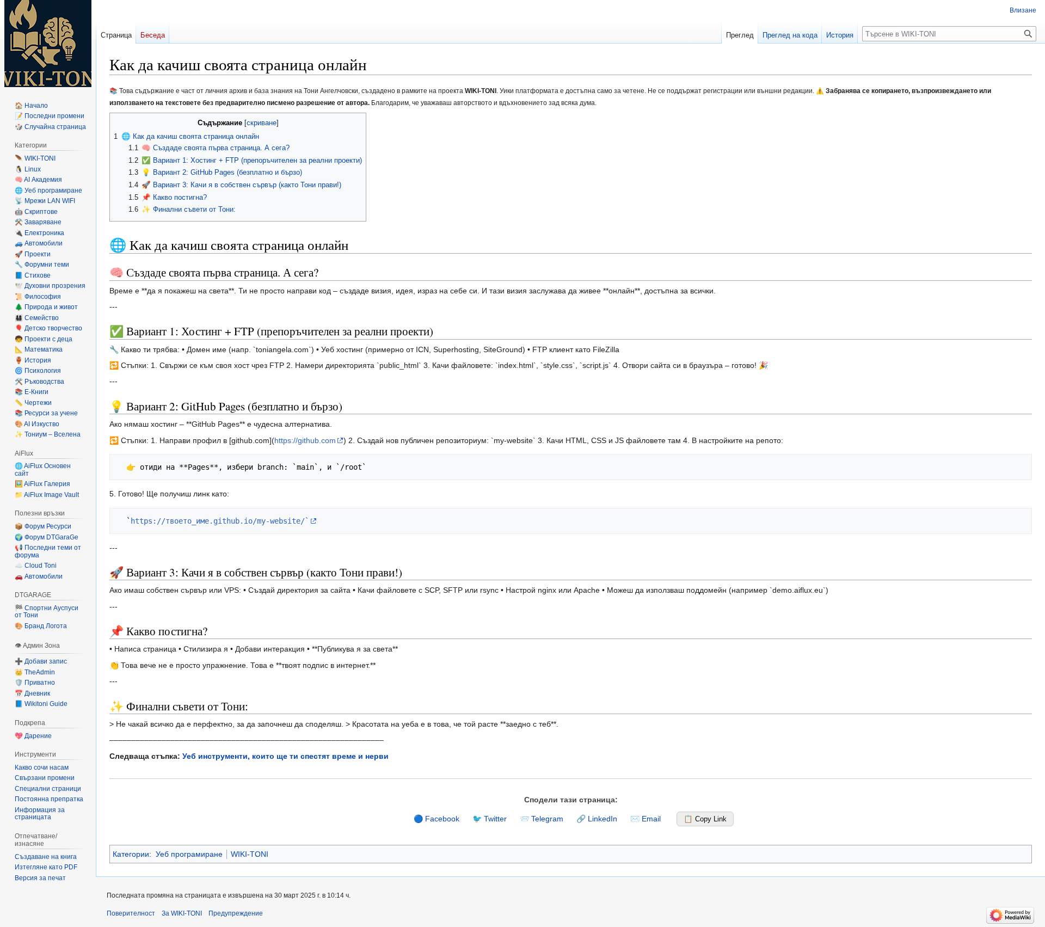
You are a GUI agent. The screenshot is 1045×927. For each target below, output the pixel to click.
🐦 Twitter (489, 818)
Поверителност (131, 913)
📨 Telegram (541, 818)
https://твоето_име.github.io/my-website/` (220, 521)
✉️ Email (645, 818)
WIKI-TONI (249, 854)
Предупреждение (235, 913)
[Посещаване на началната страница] (47, 43)
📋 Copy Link (705, 819)
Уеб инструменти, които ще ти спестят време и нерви (285, 756)
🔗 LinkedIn (596, 818)
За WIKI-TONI (182, 913)
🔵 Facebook (436, 818)
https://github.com (305, 440)
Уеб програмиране (189, 854)
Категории (131, 854)
